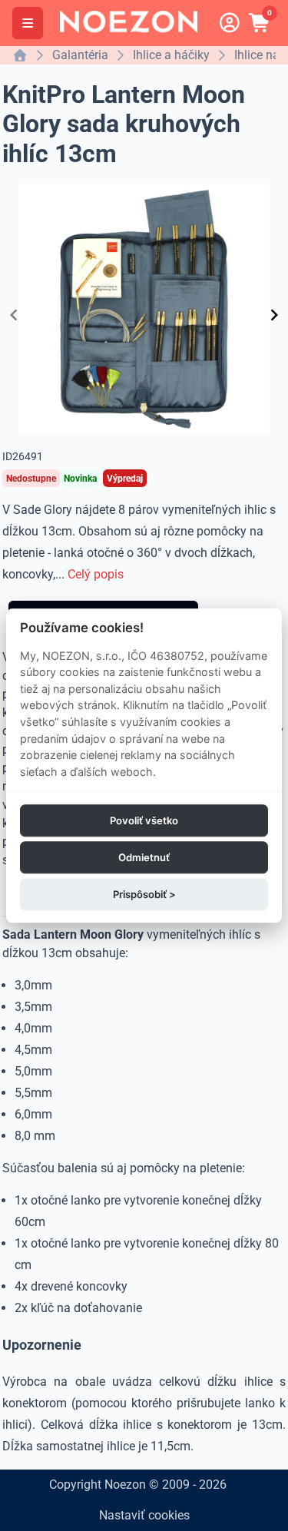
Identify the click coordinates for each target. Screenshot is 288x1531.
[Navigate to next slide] (274, 314)
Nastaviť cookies (144, 1515)
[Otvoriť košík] (260, 23)
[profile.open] (229, 23)
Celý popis (96, 574)
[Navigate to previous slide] (13, 314)
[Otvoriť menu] (27, 23)
